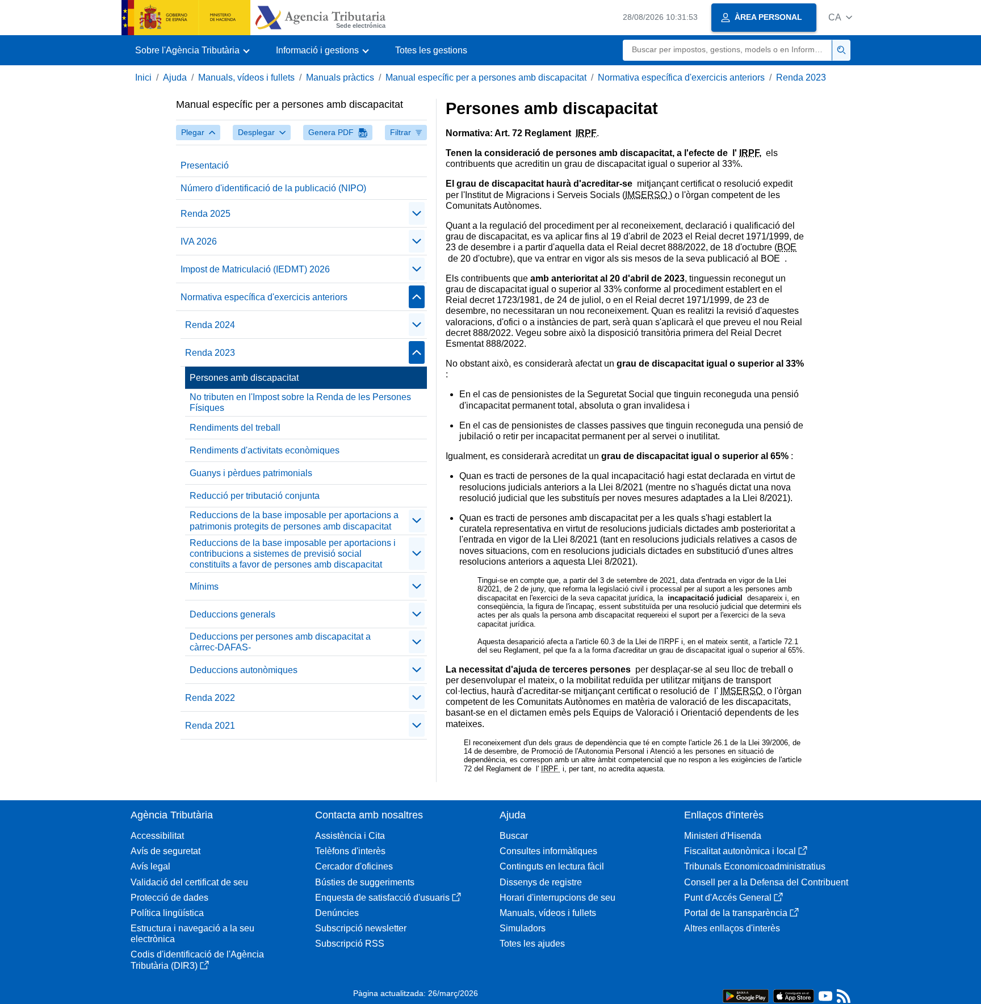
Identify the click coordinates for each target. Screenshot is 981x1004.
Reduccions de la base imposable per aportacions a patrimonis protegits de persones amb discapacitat (294, 520)
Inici (143, 77)
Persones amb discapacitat (244, 378)
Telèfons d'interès (350, 851)
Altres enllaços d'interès (732, 928)
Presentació (205, 165)
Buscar (514, 836)
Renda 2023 (801, 77)
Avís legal (150, 866)
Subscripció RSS (349, 943)
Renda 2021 (210, 725)
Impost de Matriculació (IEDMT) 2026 (255, 269)
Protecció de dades (169, 897)
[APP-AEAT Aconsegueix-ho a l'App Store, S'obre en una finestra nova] (793, 995)
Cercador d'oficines (354, 866)
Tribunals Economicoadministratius (754, 866)
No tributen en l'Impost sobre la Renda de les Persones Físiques (300, 402)
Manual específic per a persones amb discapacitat (485, 77)
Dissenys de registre (541, 882)
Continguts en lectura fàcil (552, 866)
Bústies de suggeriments (364, 882)
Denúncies (337, 913)
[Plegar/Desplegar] (417, 213)
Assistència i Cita (350, 836)
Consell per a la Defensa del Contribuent (766, 882)
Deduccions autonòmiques (243, 670)
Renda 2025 (205, 214)
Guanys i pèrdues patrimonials (251, 473)
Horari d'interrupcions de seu (557, 897)
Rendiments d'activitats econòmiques (264, 450)
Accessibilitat (157, 836)
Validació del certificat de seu (189, 882)
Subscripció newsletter (360, 928)
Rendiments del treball (235, 427)
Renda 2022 (210, 698)
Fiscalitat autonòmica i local (740, 851)
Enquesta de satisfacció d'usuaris (382, 897)
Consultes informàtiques (548, 851)
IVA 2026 (199, 241)
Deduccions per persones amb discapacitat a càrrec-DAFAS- (280, 642)
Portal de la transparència (735, 913)
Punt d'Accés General (728, 897)
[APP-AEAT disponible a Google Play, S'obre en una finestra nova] (746, 995)
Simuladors (523, 928)
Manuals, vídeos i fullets (246, 77)
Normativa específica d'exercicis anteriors (681, 77)
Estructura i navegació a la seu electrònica (192, 933)
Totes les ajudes (532, 943)
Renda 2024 (210, 325)
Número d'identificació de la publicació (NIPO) (273, 188)
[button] (840, 17)
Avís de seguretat (165, 851)
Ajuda (175, 77)
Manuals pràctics (340, 77)
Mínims (204, 586)
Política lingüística (167, 913)
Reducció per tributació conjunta (255, 496)
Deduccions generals (232, 614)
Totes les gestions (431, 50)
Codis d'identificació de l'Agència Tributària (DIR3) (197, 960)
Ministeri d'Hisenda (722, 836)
